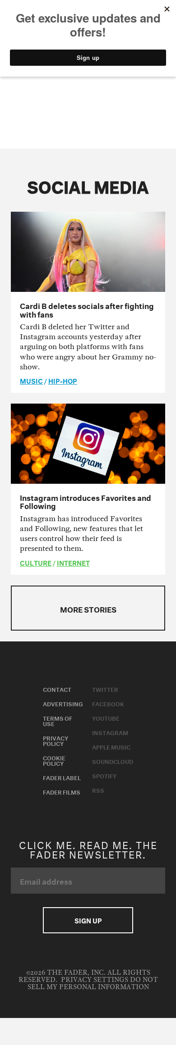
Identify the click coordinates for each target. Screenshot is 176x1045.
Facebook (108, 703)
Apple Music (111, 746)
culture (35, 562)
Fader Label (62, 776)
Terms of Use (57, 720)
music (31, 380)
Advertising (63, 703)
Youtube (106, 717)
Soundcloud (112, 760)
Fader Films (61, 791)
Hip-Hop (62, 380)
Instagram (110, 731)
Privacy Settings (94, 980)
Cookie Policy (54, 760)
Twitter (105, 688)
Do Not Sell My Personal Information (93, 983)
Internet (73, 562)
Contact (57, 688)
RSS (98, 789)
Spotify (104, 775)
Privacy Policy (55, 740)
